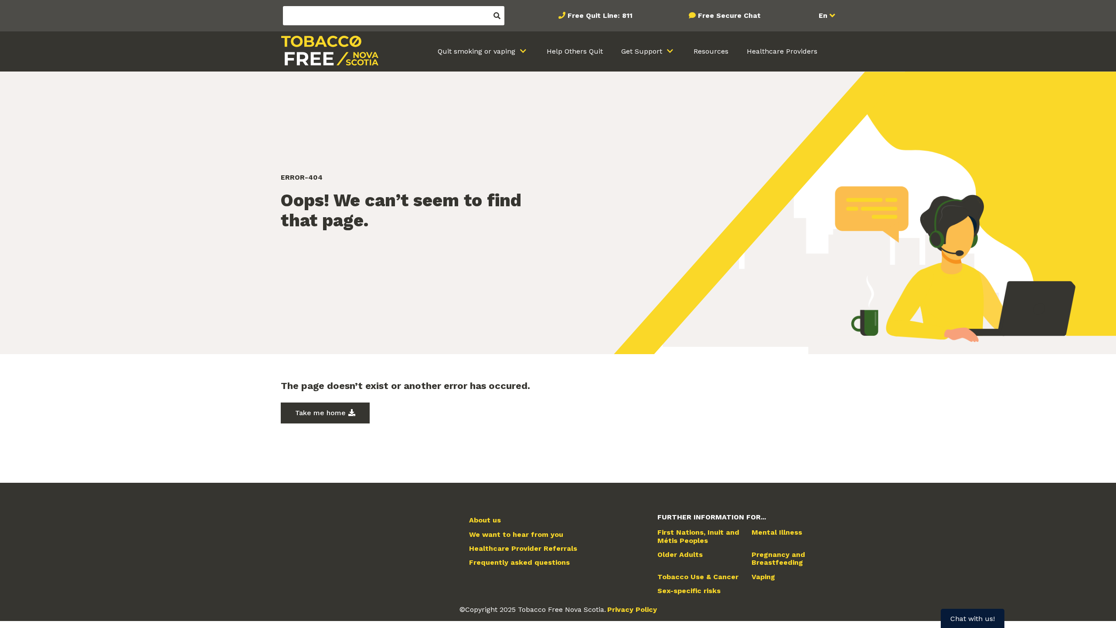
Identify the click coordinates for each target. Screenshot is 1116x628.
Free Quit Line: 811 (600, 15)
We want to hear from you (516, 535)
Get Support (642, 51)
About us (485, 520)
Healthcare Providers (782, 51)
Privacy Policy (632, 610)
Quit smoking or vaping (477, 51)
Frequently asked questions (519, 563)
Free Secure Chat (729, 15)
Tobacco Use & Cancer (697, 577)
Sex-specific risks (689, 591)
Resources (711, 51)
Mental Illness (777, 532)
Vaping (763, 577)
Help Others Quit (575, 51)
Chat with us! (972, 618)
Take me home (320, 413)
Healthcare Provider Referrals (523, 549)
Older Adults (680, 555)
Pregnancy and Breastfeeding (778, 559)
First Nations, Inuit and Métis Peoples (698, 536)
